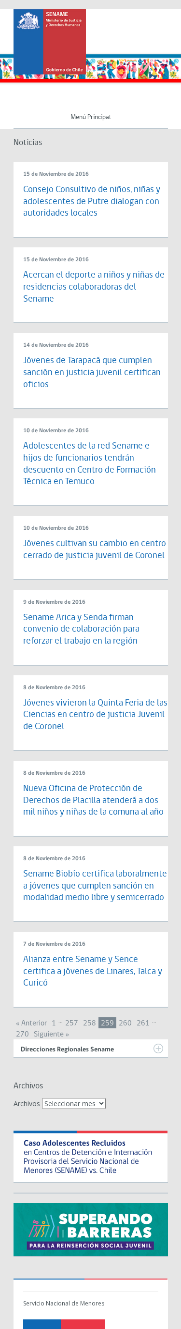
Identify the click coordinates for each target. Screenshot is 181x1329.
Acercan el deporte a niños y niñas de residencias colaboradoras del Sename (94, 287)
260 (125, 1023)
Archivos (27, 1103)
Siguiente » (51, 1034)
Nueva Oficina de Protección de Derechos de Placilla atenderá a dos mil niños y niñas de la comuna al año (93, 800)
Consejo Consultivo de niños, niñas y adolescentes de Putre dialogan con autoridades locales (91, 201)
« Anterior (31, 1023)
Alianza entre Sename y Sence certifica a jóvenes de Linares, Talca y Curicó (92, 971)
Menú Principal (90, 117)
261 (143, 1023)
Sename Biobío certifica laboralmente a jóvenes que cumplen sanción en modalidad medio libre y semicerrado (95, 886)
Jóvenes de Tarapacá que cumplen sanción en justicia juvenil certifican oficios (92, 372)
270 (22, 1034)
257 (71, 1023)
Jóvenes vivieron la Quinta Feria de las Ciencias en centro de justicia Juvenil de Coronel (95, 715)
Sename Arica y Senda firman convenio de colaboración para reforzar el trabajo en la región (81, 629)
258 (89, 1023)
